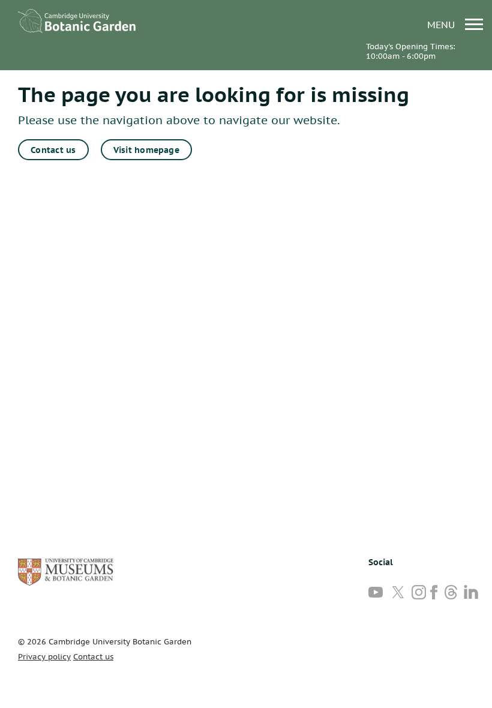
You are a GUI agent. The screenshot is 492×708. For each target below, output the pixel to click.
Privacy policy (44, 657)
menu (442, 24)
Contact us (53, 150)
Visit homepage (146, 150)
